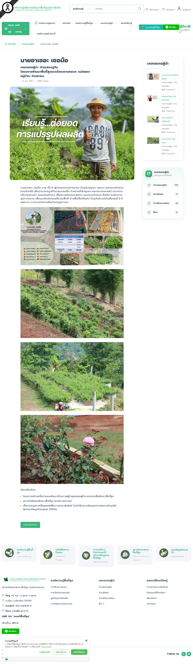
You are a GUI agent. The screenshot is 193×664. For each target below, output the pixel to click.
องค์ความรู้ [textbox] (78, 8)
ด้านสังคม (104, 592)
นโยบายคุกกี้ (46, 647)
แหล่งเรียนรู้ (126, 23)
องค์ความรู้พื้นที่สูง (84, 23)
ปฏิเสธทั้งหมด (61, 652)
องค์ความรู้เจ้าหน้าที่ (46, 33)
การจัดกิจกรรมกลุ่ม (60, 592)
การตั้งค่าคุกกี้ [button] (44, 652)
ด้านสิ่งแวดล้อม (107, 598)
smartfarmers (30, 524)
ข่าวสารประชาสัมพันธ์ (157, 587)
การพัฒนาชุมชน (59, 587)
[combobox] (81, 9)
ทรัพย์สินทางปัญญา (62, 551)
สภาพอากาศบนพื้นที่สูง (140, 551)
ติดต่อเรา (151, 603)
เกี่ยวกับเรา (152, 598)
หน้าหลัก (66, 23)
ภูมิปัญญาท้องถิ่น (59, 598)
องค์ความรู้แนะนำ (47, 23)
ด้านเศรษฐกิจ (105, 587)
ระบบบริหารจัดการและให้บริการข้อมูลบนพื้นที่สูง (101, 554)
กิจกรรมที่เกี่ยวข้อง (156, 592)
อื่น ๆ (101, 603)
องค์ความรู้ (15, 28)
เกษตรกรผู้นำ (107, 23)
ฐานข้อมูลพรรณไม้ (179, 551)
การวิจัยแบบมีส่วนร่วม (61, 603)
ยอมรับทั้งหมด (79, 652)
